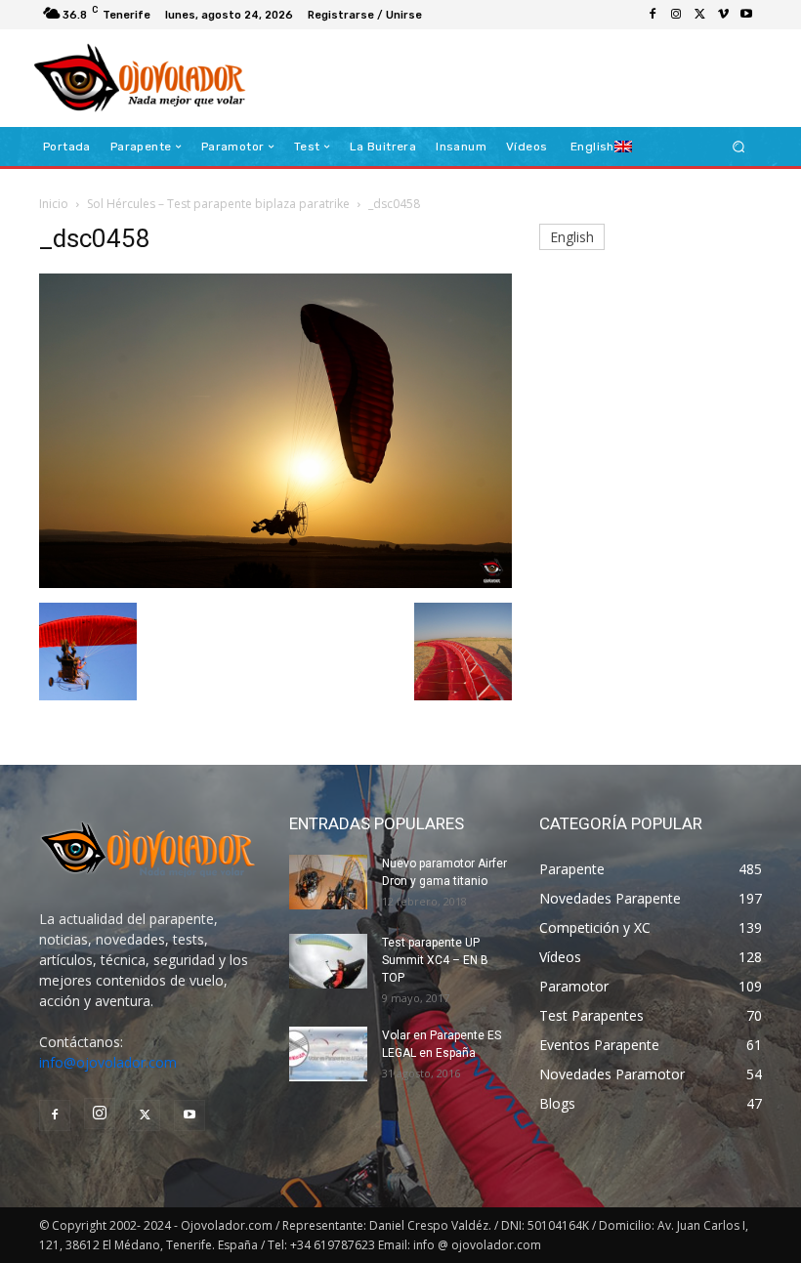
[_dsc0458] (275, 582)
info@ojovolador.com (108, 1062)
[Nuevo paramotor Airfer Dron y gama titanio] (328, 882)
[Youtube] (746, 14)
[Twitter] (699, 14)
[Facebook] (652, 14)
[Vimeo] (723, 14)
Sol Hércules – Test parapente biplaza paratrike (218, 203)
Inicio (53, 203)
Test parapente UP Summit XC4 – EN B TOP (435, 960)
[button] (739, 147)
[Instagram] (676, 14)
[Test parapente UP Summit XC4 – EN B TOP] (328, 961)
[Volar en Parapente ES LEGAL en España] (328, 1054)
